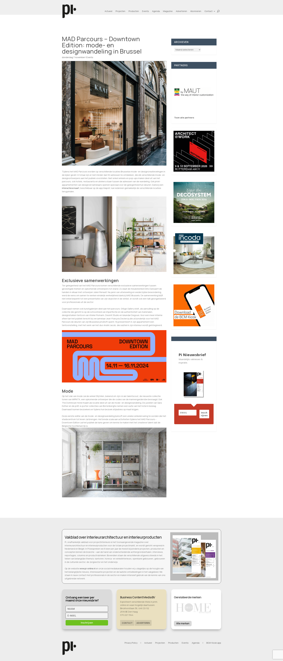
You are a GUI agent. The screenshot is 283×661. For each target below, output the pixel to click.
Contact (208, 11)
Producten (134, 11)
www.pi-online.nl (87, 568)
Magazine (168, 11)
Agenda (156, 11)
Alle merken (182, 623)
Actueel (108, 11)
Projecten (120, 11)
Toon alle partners (184, 117)
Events (145, 11)
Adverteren (181, 11)
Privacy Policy (131, 643)
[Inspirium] (194, 92)
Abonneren (195, 11)
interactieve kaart (70, 188)
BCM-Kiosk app (213, 643)
